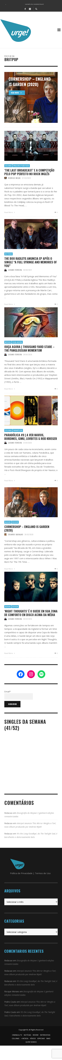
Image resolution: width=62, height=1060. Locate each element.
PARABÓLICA (17, 430)
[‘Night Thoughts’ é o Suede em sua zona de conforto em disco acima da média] (26, 586)
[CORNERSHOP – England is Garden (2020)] (26, 502)
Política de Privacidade (21, 873)
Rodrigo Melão (14, 178)
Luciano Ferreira (15, 270)
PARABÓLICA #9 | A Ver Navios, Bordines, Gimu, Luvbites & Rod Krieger (30, 436)
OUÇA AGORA (17, 342)
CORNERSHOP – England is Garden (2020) (26, 528)
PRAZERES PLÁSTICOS (21, 166)
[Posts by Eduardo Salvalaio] (5, 534)
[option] (31, 97)
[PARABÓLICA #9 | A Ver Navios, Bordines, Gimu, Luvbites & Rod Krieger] (26, 410)
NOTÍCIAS (8, 254)
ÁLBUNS (8, 522)
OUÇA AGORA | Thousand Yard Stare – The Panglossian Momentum (29, 348)
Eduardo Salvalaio (15, 534)
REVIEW (15, 522)
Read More (8, 212)
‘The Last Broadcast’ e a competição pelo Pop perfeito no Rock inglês (29, 172)
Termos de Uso (43, 873)
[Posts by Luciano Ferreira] (5, 270)
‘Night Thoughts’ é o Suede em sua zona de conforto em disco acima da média (31, 612)
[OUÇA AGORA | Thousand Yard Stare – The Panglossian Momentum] (26, 322)
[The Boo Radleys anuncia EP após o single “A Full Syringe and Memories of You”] (26, 234)
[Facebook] (25, 9)
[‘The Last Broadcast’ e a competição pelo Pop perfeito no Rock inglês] (26, 146)
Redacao (8, 813)
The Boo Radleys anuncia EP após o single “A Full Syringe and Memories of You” (30, 262)
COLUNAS (8, 166)
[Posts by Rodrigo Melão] (5, 178)
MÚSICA (8, 342)
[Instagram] (30, 9)
